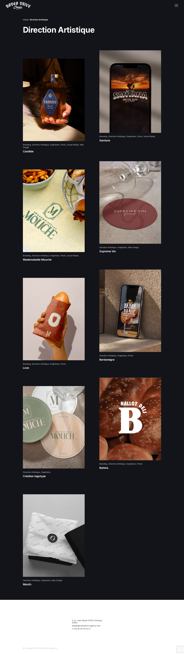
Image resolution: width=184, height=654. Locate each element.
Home (25, 20)
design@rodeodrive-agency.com (86, 626)
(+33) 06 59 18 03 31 (81, 629)
